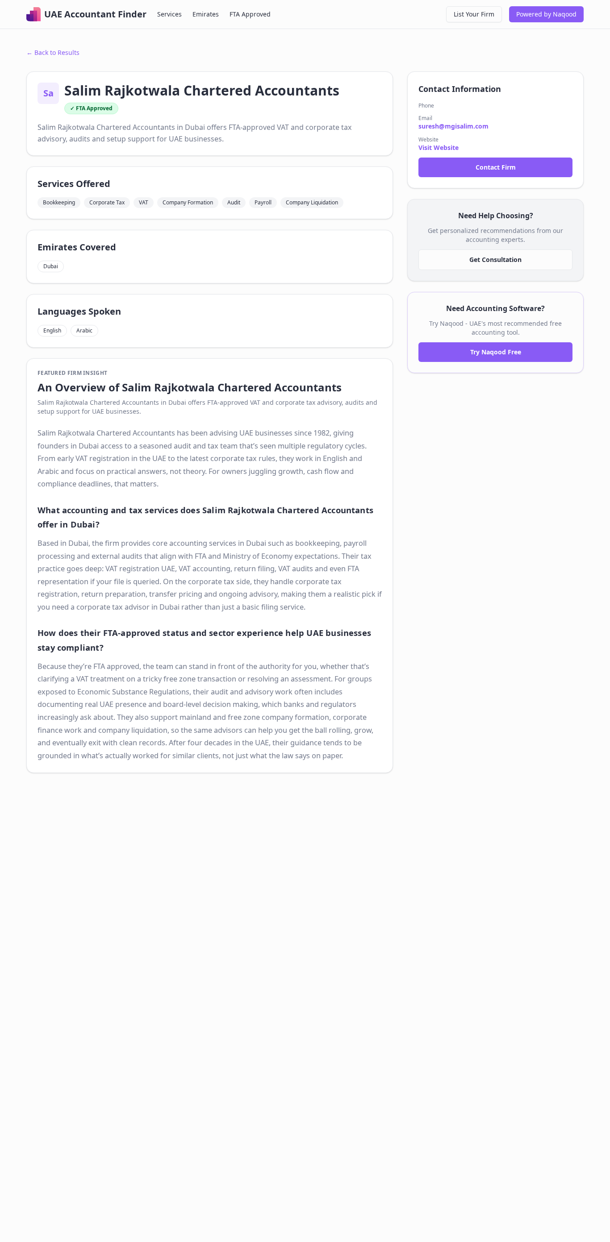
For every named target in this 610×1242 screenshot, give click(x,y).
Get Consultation (495, 259)
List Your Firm (474, 14)
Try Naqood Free (495, 352)
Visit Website (438, 147)
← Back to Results (52, 52)
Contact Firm (496, 167)
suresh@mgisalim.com (453, 126)
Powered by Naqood (546, 14)
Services (169, 14)
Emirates (205, 14)
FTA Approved (250, 14)
